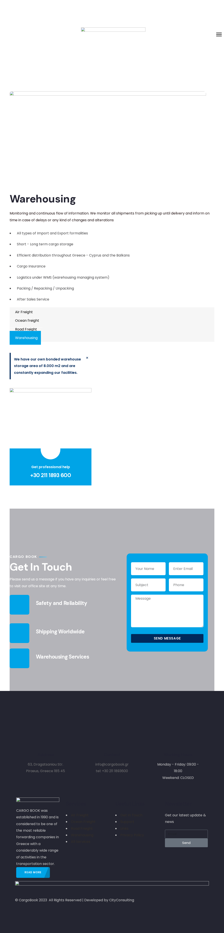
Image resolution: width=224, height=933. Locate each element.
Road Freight (26, 329)
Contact (112, 754)
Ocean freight (27, 320)
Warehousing (26, 337)
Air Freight (24, 312)
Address (45, 754)
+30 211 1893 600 (50, 475)
